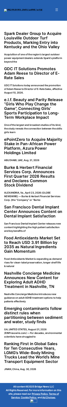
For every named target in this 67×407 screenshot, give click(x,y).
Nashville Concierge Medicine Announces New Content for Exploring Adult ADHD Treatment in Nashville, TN (32, 280)
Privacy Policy (40, 393)
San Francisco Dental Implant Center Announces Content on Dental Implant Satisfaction (33, 211)
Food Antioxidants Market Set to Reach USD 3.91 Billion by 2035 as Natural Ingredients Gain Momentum (32, 245)
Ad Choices (48, 397)
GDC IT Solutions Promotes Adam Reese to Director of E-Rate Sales (32, 73)
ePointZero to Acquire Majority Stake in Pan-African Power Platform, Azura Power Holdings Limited (33, 146)
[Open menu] (57, 10)
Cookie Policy (28, 397)
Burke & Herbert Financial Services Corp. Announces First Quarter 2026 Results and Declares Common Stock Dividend (29, 176)
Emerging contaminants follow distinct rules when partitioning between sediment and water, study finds (33, 315)
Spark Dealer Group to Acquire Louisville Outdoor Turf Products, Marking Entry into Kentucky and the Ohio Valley (33, 40)
